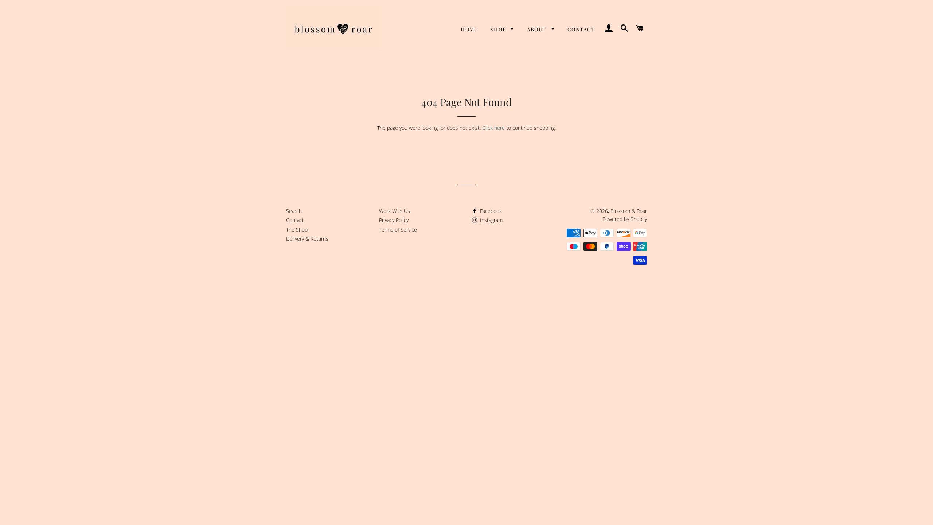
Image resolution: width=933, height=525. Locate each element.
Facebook (490, 210)
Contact (581, 29)
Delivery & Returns (307, 238)
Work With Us (394, 210)
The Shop (297, 229)
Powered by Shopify (624, 218)
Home (469, 29)
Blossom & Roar (628, 210)
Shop (499, 29)
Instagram (491, 220)
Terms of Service (398, 229)
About (537, 29)
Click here (493, 127)
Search (294, 210)
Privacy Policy (394, 220)
